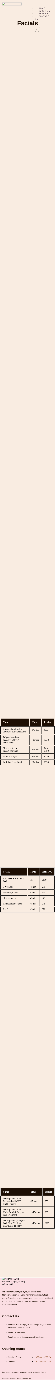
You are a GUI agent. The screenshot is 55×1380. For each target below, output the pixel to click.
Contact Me (42, 17)
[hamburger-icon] (47, 5)
